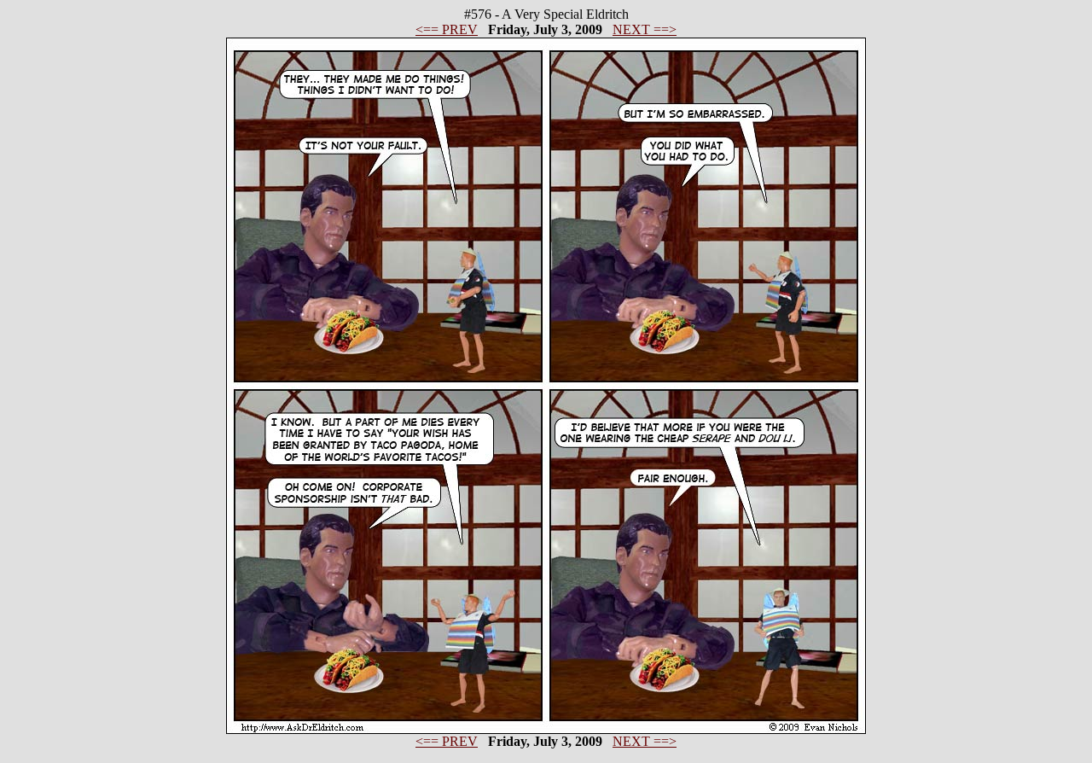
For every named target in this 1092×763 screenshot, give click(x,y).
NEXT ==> (645, 29)
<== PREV (446, 29)
